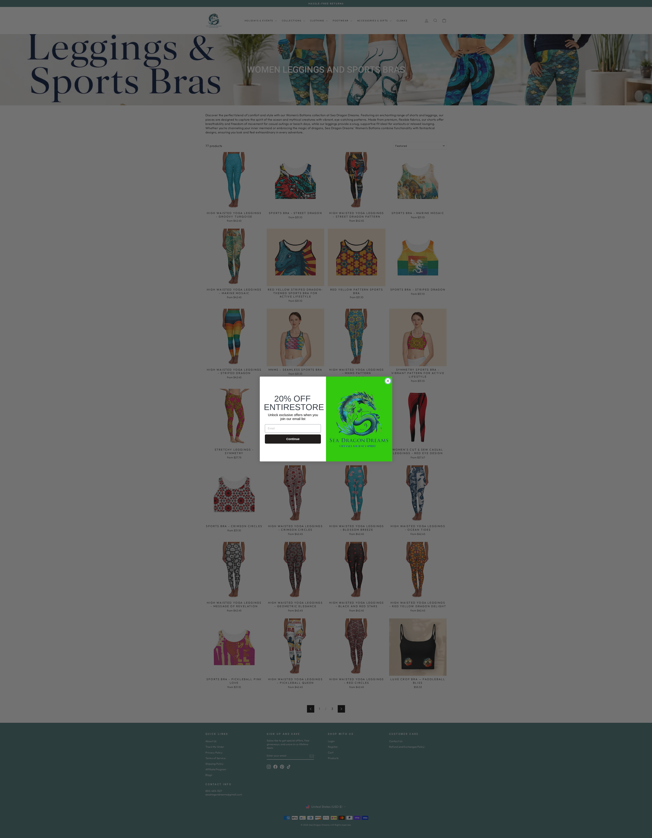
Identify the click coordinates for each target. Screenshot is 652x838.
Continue (293, 439)
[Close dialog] (388, 381)
